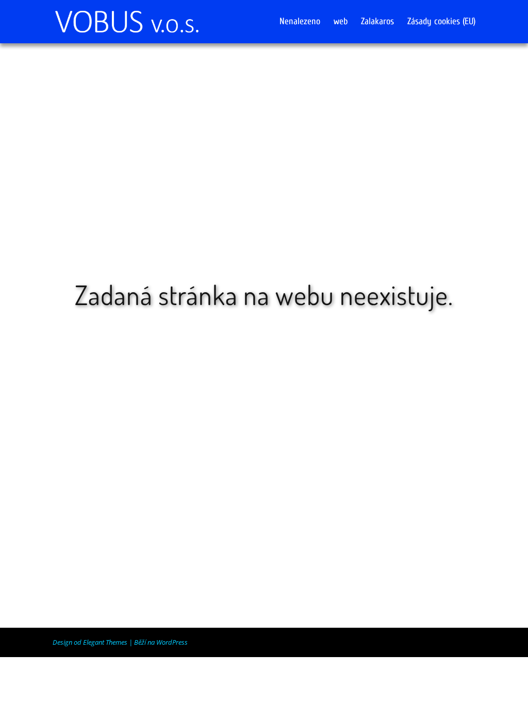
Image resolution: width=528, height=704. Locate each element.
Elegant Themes (105, 642)
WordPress (172, 642)
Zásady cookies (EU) (441, 22)
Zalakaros (377, 22)
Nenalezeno (299, 22)
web (341, 22)
